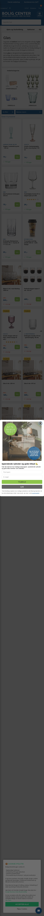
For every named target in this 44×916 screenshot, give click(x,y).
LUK (22, 487)
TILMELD (22, 482)
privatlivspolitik (35, 493)
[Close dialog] (40, 423)
